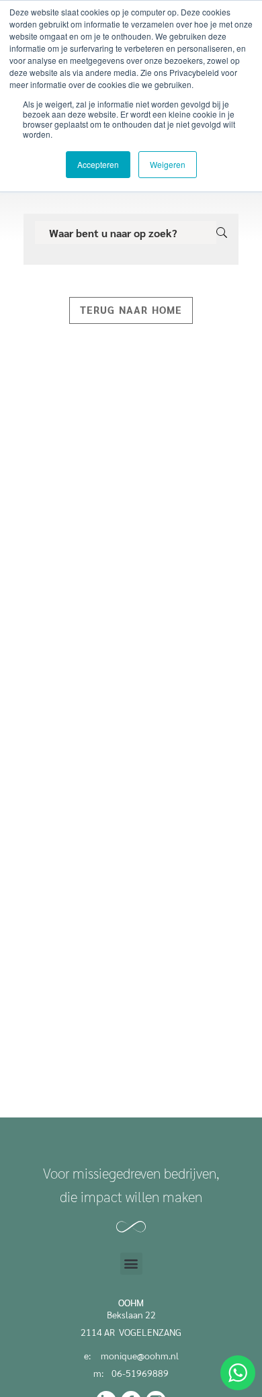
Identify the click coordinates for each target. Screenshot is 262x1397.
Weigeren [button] (167, 164)
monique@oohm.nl (140, 1355)
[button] (131, 1264)
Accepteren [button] (98, 164)
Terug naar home (131, 309)
